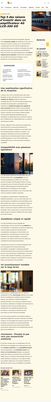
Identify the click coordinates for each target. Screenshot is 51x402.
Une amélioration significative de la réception (7, 71)
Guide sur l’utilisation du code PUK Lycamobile (45, 54)
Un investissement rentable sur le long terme (24, 70)
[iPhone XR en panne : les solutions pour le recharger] (28, 373)
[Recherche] (45, 3)
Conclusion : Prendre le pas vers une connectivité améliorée (24, 75)
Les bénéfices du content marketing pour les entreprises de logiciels (45, 74)
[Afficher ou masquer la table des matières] (23, 65)
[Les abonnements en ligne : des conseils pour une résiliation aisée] (5, 373)
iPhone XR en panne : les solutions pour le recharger (28, 380)
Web (2, 388)
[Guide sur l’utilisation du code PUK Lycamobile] (39, 54)
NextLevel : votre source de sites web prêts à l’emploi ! (16, 380)
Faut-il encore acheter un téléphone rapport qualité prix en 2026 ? (45, 64)
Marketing (44, 70)
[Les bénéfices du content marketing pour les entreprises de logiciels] (39, 74)
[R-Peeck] (10, 3)
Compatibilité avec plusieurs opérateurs (8, 76)
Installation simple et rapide (8, 79)
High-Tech (4, 31)
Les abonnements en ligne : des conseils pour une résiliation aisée (5, 382)
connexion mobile (9, 41)
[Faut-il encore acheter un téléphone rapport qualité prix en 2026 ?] (39, 63)
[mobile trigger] (2, 3)
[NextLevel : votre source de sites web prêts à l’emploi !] (16, 373)
